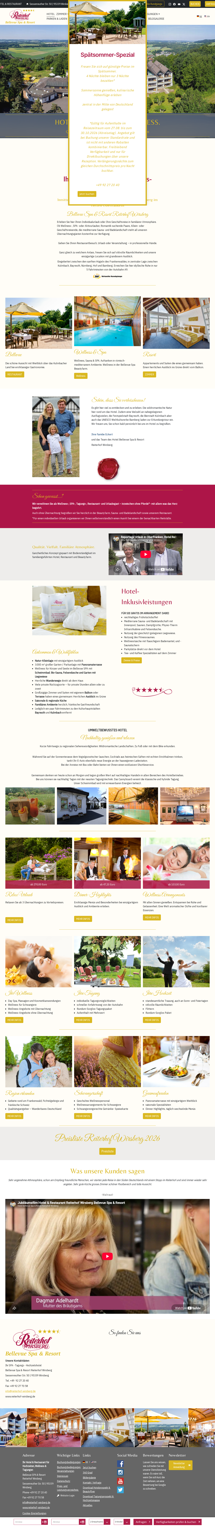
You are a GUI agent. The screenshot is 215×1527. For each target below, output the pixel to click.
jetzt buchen (86, 193)
